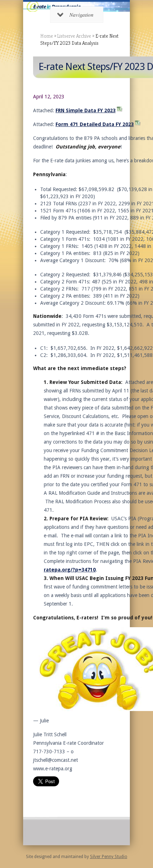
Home (46, 36)
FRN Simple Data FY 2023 (86, 110)
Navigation (81, 14)
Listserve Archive (74, 36)
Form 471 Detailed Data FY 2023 (95, 124)
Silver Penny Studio (108, 856)
